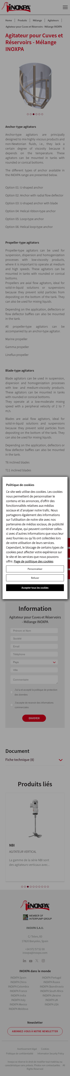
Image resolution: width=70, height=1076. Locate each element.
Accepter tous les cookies (35, 587)
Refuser (35, 577)
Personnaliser (35, 569)
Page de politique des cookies (33, 561)
